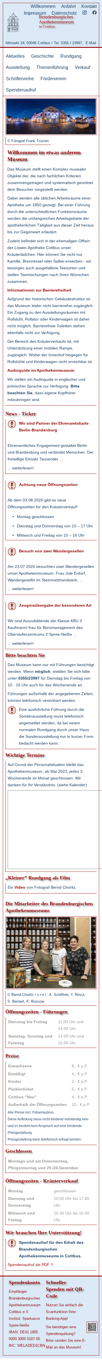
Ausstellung (18, 67)
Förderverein (53, 78)
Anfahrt (68, 6)
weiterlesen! (23, 468)
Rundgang (71, 56)
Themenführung (52, 67)
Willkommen (43, 6)
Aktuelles (15, 56)
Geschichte (42, 56)
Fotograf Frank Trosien (30, 141)
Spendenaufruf (21, 90)
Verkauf (82, 67)
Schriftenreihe (20, 78)
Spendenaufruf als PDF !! (30, 1264)
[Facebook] (94, 13)
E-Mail (91, 43)
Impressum (35, 13)
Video (20, 887)
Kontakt (89, 6)
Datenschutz (64, 13)
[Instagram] (84, 13)
